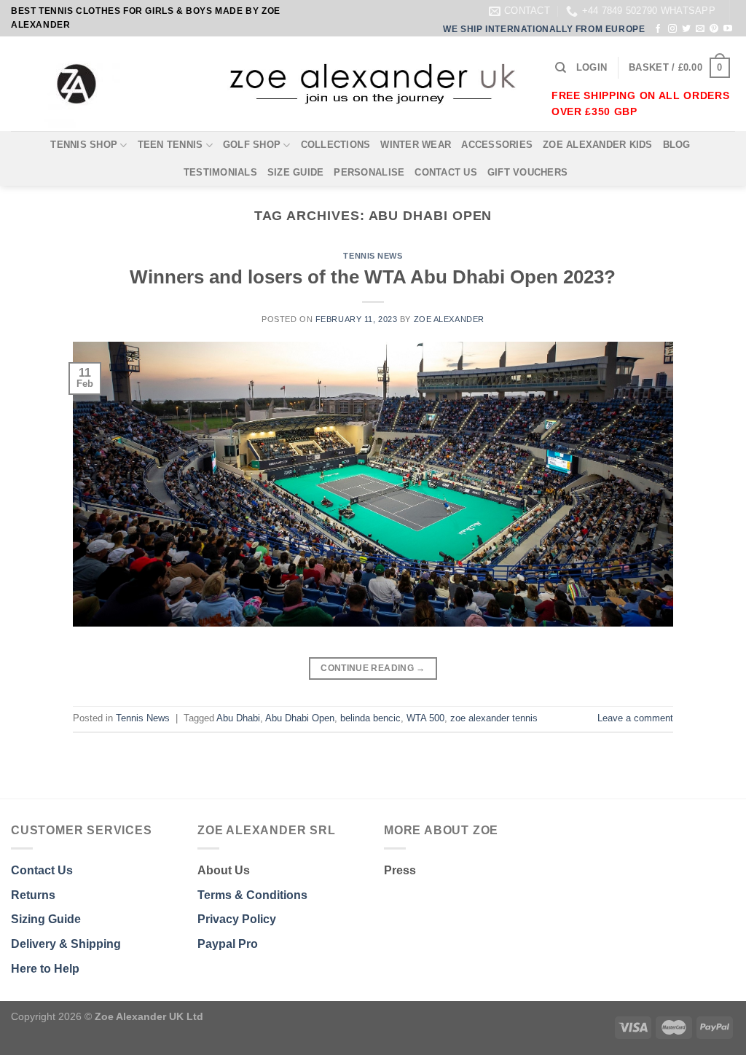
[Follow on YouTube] (727, 29)
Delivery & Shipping (66, 944)
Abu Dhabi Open (299, 718)
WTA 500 (425, 718)
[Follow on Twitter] (686, 29)
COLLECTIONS (336, 144)
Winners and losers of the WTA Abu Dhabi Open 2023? (373, 277)
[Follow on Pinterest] (714, 29)
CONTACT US (446, 172)
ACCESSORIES (497, 144)
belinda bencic (370, 718)
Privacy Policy (236, 919)
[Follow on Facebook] (657, 29)
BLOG (677, 144)
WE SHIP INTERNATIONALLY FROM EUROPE (544, 29)
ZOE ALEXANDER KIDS (598, 144)
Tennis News (372, 255)
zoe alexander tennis (494, 718)
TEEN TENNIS (170, 144)
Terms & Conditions (252, 895)
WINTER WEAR (415, 144)
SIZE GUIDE (295, 172)
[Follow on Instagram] (672, 29)
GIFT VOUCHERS (527, 172)
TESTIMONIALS (220, 172)
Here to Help (45, 968)
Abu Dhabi (238, 718)
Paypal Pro (227, 944)
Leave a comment (635, 718)
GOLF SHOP (251, 144)
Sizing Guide (46, 919)
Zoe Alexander (449, 319)
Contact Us (42, 870)
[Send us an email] (700, 29)
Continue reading (373, 668)
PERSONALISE (369, 172)
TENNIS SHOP (83, 144)
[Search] (560, 68)
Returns (33, 895)
